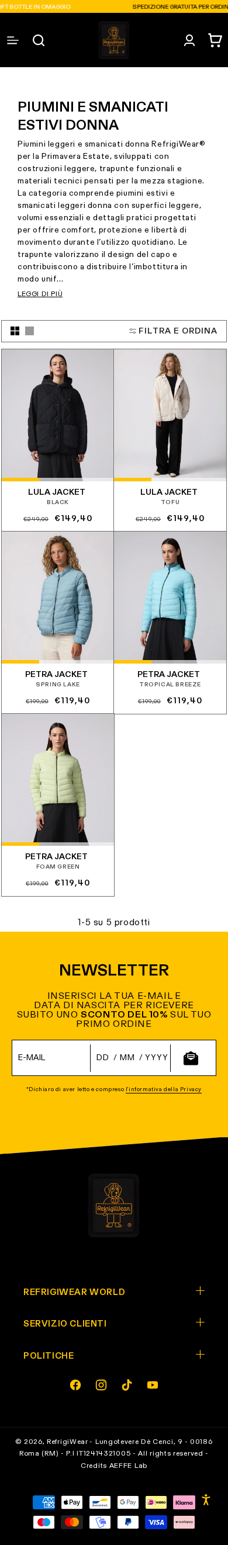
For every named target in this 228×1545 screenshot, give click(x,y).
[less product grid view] (29, 331)
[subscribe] (190, 1058)
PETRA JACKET (56, 675)
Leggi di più (40, 294)
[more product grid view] (15, 331)
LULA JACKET (56, 492)
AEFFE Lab (128, 1466)
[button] (215, 40)
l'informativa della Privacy (164, 1089)
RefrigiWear (67, 1442)
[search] (38, 40)
